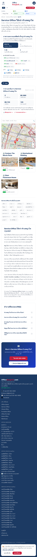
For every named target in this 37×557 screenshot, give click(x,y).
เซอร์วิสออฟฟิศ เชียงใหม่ (7, 493)
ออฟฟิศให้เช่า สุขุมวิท (7, 460)
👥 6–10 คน (18, 70)
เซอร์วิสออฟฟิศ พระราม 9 (8, 516)
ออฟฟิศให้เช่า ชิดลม (6, 462)
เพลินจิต (14, 210)
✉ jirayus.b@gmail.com (7, 393)
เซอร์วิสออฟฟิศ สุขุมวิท (7, 524)
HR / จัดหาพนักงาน (6, 436)
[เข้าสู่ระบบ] (34, 3)
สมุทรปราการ (6, 216)
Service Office (5, 406)
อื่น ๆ (2, 444)
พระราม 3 (30, 210)
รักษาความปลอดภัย (6, 440)
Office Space (5, 404)
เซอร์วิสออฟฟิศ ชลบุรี (7, 498)
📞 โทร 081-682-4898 (18, 358)
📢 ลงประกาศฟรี (30, 7)
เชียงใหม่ (29, 203)
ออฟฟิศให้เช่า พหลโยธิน (7, 467)
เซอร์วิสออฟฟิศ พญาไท (7, 507)
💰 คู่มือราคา (16, 73)
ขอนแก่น (20, 207)
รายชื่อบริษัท (4, 447)
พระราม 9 (15, 213)
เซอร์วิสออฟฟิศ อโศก (7, 489)
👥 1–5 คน (10, 70)
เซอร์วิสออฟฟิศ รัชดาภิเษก (8, 518)
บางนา (12, 203)
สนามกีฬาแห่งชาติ (11, 60)
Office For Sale (5, 414)
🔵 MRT (26, 11)
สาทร (15, 216)
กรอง (6, 83)
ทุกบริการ (3, 425)
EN (7, 7)
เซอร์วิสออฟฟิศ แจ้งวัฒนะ (8, 491)
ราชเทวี (26, 60)
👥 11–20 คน (26, 70)
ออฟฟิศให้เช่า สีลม (6, 456)
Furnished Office (6, 411)
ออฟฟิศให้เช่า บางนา (7, 469)
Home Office (4, 416)
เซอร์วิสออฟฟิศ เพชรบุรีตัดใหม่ (9, 502)
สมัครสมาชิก (4, 535)
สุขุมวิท (29, 216)
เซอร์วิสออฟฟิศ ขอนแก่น (7, 500)
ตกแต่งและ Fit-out (6, 427)
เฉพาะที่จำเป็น (7, 553)
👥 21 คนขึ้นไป (7, 73)
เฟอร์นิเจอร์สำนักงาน (7, 433)
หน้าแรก (3, 17)
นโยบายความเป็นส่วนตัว (8, 549)
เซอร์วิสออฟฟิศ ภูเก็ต (6, 511)
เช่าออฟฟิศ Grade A (6, 482)
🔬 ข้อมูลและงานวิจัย (7, 476)
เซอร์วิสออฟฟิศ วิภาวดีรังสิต (8, 527)
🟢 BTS (14, 11)
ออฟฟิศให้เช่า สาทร (6, 458)
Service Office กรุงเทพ (11, 17)
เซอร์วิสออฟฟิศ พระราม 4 (8, 513)
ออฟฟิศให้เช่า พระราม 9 (7, 465)
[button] (15, 142)
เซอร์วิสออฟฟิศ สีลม (6, 522)
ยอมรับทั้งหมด (17, 553)
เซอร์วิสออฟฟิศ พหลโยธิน (8, 505)
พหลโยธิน (5, 210)
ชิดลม (4, 207)
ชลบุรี (12, 207)
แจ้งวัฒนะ (20, 203)
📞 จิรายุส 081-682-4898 (8, 391)
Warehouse (4, 418)
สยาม (8, 63)
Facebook (6, 397)
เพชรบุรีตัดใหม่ (30, 207)
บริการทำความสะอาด (7, 438)
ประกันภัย (4, 442)
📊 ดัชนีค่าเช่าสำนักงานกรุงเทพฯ (10, 473)
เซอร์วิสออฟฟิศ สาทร (7, 520)
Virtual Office (5, 409)
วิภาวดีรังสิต (13, 220)
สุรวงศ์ (4, 220)
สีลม (22, 216)
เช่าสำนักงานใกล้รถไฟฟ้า (8, 471)
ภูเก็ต (22, 210)
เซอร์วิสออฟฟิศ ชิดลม (7, 496)
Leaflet (18, 148)
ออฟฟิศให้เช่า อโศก (6, 453)
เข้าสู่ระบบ (4, 533)
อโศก (4, 203)
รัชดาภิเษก (24, 213)
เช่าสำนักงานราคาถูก (7, 478)
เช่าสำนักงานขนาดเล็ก (7, 480)
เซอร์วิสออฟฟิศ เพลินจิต (7, 509)
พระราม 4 (5, 213)
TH (3, 7)
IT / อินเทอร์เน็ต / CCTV (7, 431)
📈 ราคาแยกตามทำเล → (20, 112)
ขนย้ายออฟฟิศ (5, 429)
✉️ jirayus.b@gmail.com (18, 363)
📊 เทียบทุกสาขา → (8, 112)
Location (3, 11)
